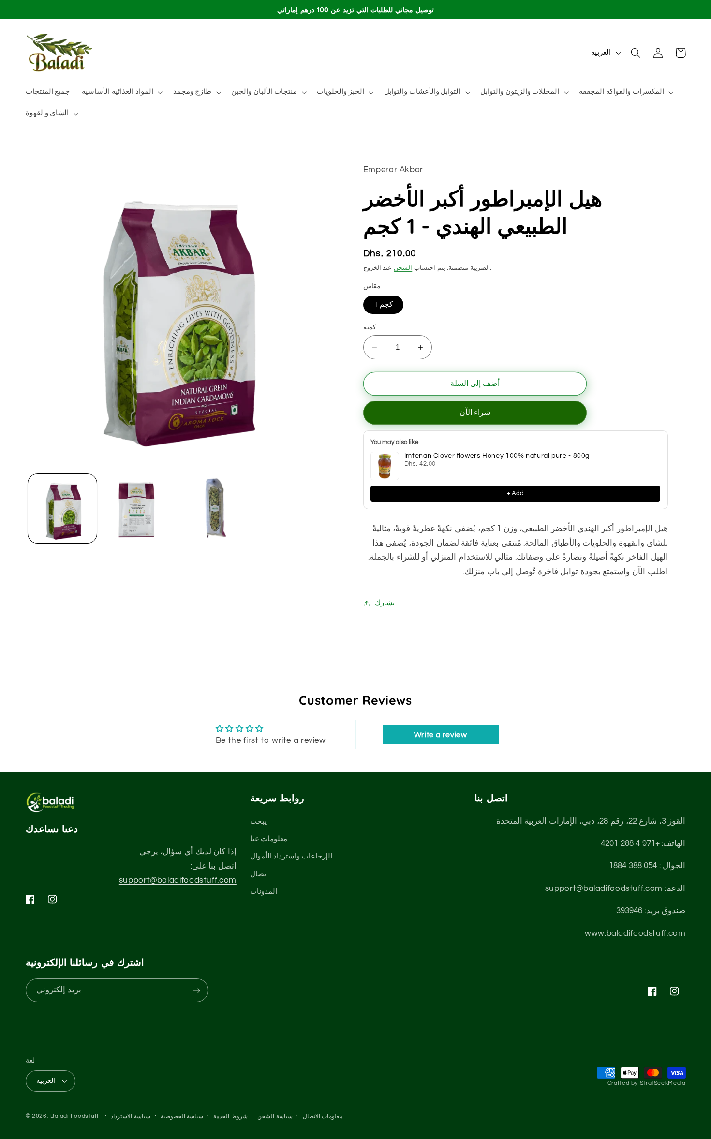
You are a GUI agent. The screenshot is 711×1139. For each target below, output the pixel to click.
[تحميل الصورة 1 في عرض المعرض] (62, 508)
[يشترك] (196, 990)
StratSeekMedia (663, 1083)
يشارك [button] (385, 602)
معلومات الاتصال (323, 1116)
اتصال (259, 874)
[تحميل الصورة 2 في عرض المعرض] (136, 508)
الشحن (403, 268)
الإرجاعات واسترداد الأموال (291, 856)
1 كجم (383, 304)
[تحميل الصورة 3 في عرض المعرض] (210, 508)
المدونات (263, 891)
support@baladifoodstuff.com (178, 880)
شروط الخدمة (230, 1116)
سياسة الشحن (275, 1116)
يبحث (258, 821)
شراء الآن (474, 413)
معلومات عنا (269, 839)
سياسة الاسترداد (130, 1116)
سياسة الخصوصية (182, 1116)
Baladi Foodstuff (74, 1116)
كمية (369, 327)
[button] (121, 92)
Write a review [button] (440, 735)
